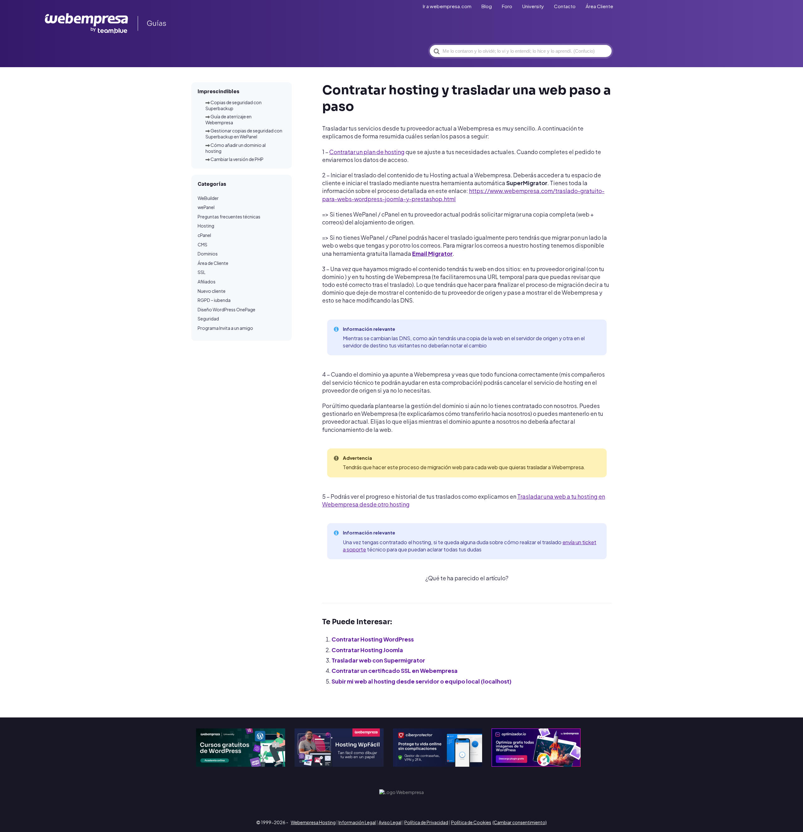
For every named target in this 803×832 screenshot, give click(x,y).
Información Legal (357, 822)
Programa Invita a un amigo (225, 328)
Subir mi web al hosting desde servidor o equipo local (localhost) (422, 681)
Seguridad (208, 319)
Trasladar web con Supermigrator (378, 660)
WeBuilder (208, 198)
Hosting (206, 226)
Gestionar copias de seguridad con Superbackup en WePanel (243, 134)
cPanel (204, 235)
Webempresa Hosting (313, 822)
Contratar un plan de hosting (367, 151)
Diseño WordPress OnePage (226, 309)
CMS (202, 244)
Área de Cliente (213, 263)
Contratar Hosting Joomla (367, 649)
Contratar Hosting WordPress (373, 639)
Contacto (565, 6)
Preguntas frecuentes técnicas (229, 216)
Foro (507, 6)
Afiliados (206, 281)
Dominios (208, 254)
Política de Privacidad (426, 822)
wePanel (206, 207)
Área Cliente (599, 6)
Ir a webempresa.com (447, 6)
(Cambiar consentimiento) (519, 822)
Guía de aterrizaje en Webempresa (228, 119)
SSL (201, 272)
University (533, 6)
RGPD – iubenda (214, 300)
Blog (486, 6)
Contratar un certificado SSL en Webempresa (395, 670)
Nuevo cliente (212, 291)
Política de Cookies (471, 822)
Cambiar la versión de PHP (236, 159)
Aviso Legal (390, 822)
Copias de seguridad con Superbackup (233, 105)
